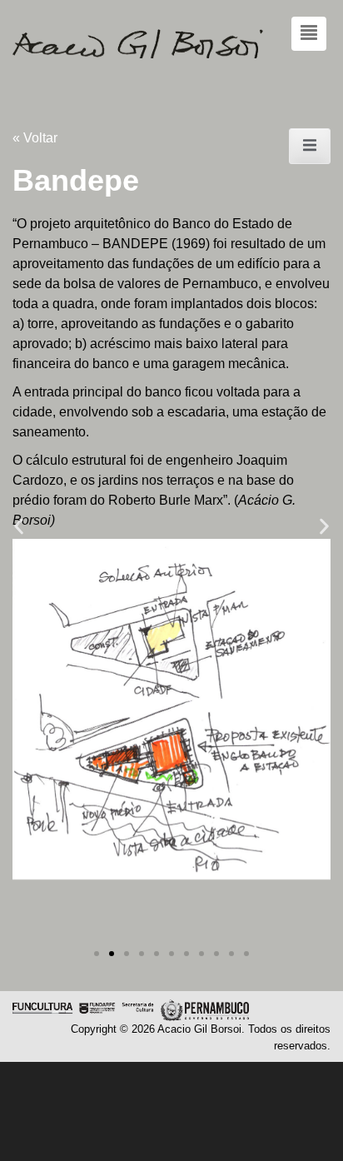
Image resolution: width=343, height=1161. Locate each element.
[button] (18, 526)
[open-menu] (310, 146)
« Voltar (34, 138)
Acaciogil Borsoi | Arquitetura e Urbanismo (171, 43)
